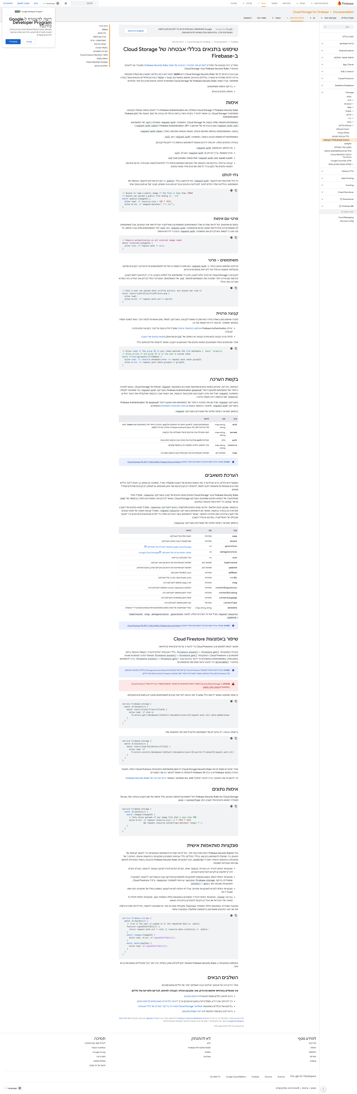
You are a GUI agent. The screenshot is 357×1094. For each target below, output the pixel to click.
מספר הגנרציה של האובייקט (169, 547)
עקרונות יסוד (330, 18)
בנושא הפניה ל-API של (153, 462)
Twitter (208, 1052)
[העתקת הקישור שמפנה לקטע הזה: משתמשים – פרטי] (205, 260)
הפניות (313, 1047)
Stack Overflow (98, 1047)
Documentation (343, 12)
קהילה (249, 3)
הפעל (302, 3)
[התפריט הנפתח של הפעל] (296, 3)
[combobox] (84, 3)
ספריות (313, 1056)
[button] (340, 43)
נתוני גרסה (101, 1056)
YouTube (207, 1056)
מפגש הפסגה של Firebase (199, 1047)
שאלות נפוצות (99, 1061)
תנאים (313, 1088)
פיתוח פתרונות (321, 3)
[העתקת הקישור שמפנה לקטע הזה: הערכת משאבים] (202, 475)
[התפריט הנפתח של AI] (309, 18)
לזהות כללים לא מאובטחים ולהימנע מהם (157, 1001)
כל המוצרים (215, 1076)
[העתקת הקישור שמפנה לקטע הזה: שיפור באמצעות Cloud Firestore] (171, 639)
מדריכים (312, 1043)
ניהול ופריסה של (146, 778)
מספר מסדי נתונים (211, 687)
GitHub (313, 1061)
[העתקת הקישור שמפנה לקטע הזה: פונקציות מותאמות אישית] (184, 846)
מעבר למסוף (23, 3)
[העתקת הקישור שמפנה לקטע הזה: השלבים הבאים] (205, 978)
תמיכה (234, 3)
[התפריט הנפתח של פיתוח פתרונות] (311, 3)
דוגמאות (248, 18)
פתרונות (286, 3)
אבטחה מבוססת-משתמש (174, 405)
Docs (263, 3)
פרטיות (305, 1088)
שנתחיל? (13, 41)
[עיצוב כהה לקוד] (231, 190)
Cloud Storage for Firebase (311, 12)
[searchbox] (338, 27)
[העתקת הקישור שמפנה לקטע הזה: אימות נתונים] (209, 789)
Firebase (234, 42)
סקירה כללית (347, 18)
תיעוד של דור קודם (97, 1065)
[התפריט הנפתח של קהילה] (242, 3)
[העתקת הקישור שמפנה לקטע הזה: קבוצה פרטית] (213, 313)
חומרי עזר (261, 18)
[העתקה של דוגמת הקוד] (236, 190)
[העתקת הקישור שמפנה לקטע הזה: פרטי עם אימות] (211, 219)
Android (281, 1076)
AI (314, 18)
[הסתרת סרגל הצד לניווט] (323, 1089)
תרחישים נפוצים (192, 996)
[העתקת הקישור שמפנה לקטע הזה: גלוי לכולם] (219, 175)
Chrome (268, 1076)
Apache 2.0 (151, 1018)
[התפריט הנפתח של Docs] (258, 3)
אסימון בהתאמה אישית (190, 328)
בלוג (36, 3)
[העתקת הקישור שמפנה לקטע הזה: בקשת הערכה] (207, 379)
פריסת (193, 1011)
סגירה (29, 42)
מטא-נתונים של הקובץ (152, 336)
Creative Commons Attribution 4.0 (191, 1018)
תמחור (274, 3)
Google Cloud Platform (236, 1076)
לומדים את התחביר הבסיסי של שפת (175, 65)
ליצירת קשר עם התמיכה (95, 1043)
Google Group (99, 1052)
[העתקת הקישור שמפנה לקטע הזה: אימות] (223, 103)
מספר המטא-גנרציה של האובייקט (165, 552)
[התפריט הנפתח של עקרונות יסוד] (321, 18)
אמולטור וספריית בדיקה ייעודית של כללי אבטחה (170, 1006)
